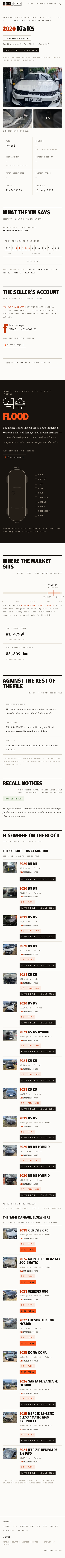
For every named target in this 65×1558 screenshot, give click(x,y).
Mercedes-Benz (27, 1526)
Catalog (40, 4)
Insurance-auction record (19, 17)
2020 (58, 17)
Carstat (6, 1536)
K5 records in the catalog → (20, 1204)
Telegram (48, 1550)
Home (31, 4)
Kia (42, 17)
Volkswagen (8, 1530)
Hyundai (7, 1526)
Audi (45, 1526)
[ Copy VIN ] (32, 261)
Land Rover (22, 1530)
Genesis (54, 1526)
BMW (38, 1526)
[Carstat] (12, 4)
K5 (49, 17)
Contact (51, 4)
